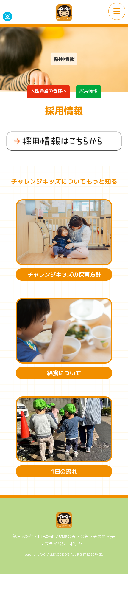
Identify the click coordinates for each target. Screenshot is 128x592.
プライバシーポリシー (65, 544)
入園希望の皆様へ (48, 91)
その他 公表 (104, 536)
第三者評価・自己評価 (33, 536)
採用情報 (88, 91)
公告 (84, 536)
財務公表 (67, 536)
